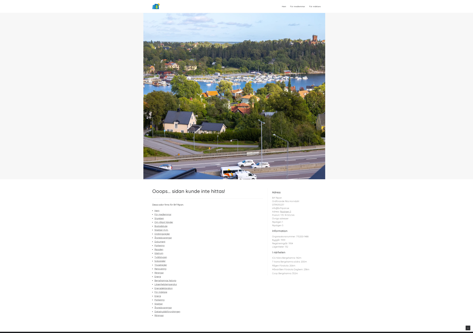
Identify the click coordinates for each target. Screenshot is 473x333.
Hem (284, 6)
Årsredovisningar (163, 237)
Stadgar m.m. (161, 230)
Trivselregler (160, 265)
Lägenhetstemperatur (165, 284)
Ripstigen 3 (285, 211)
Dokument (159, 241)
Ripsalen (158, 249)
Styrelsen (159, 218)
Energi (157, 276)
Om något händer (163, 222)
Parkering (159, 245)
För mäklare (315, 6)
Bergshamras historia (165, 280)
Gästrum (158, 253)
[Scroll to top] (468, 327)
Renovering (160, 268)
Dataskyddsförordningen (167, 311)
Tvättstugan (160, 257)
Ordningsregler (162, 234)
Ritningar (159, 272)
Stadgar (158, 303)
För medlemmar (297, 6)
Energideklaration (163, 288)
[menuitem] (285, 6)
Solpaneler (160, 261)
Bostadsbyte (160, 226)
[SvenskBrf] (156, 6)
